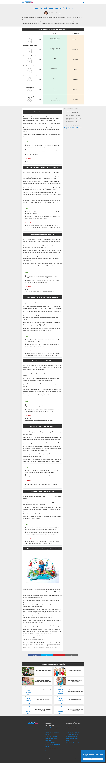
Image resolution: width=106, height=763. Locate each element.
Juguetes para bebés (57, 13)
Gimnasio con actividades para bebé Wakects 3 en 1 (73, 119)
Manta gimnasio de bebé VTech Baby (73, 121)
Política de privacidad (61, 758)
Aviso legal (52, 758)
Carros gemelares (70, 726)
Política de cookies (70, 758)
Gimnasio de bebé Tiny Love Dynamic (73, 125)
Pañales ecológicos (50, 742)
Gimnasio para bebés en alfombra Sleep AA (73, 123)
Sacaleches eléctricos (51, 736)
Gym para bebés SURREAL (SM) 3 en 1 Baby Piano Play (73, 113)
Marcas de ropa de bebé (72, 732)
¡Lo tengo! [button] (93, 758)
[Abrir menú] (23, 2)
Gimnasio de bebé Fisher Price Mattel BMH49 (73, 116)
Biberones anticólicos (71, 736)
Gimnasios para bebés (72, 734)
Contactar (78, 758)
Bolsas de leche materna (72, 742)
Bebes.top (51, 13)
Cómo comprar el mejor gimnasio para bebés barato (74, 128)
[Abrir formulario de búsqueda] (83, 2)
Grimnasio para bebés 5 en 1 (71, 111)
